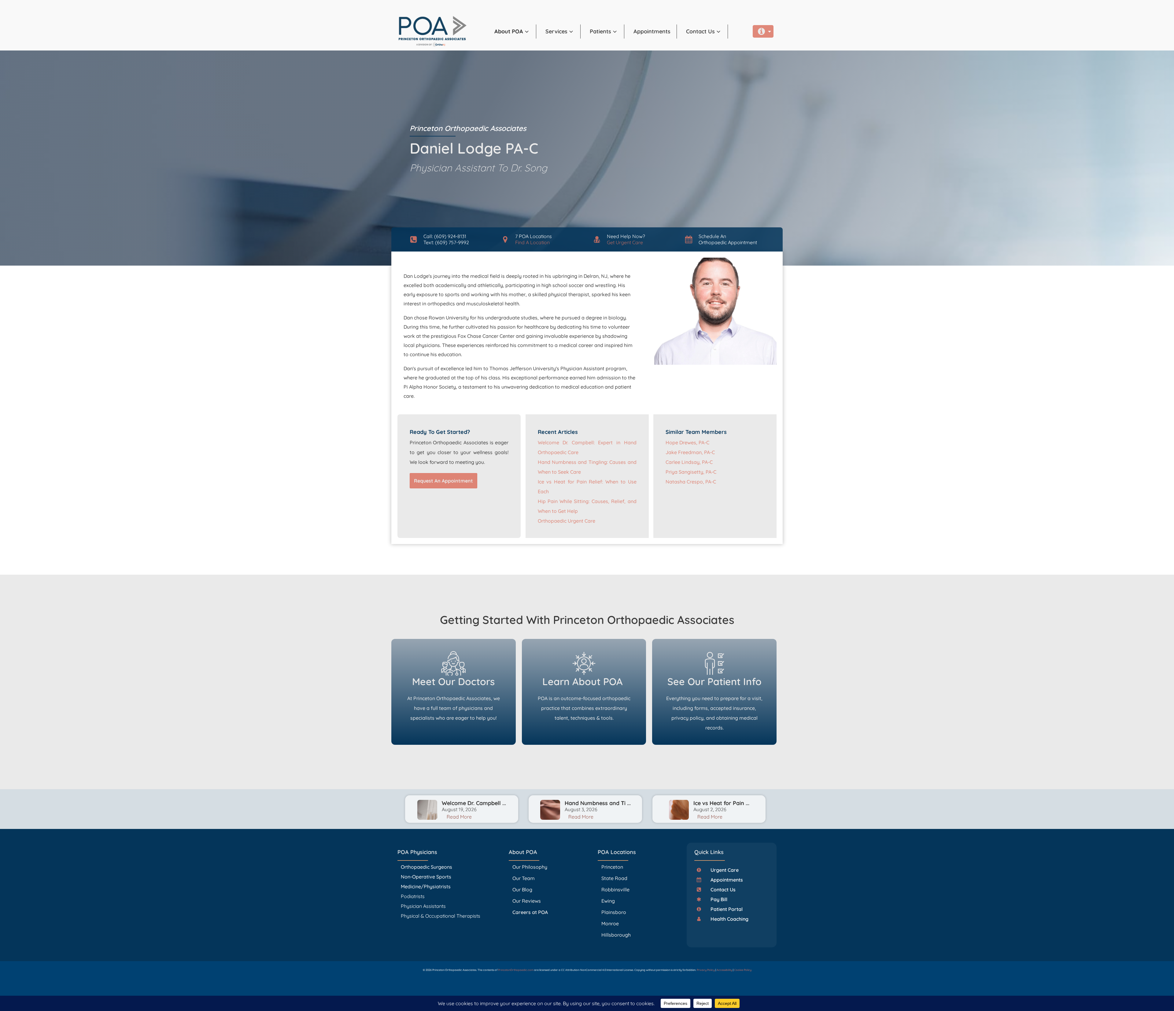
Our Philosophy (529, 867)
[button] (515, 31)
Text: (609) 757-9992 (446, 242)
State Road (614, 878)
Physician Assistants (424, 906)
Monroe (610, 923)
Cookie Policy (742, 970)
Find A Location (532, 242)
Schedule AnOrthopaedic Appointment (728, 239)
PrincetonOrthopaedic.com (515, 970)
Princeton (612, 867)
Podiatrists (413, 896)
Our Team (523, 878)
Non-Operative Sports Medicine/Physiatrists (426, 882)
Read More (459, 817)
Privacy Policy (706, 970)
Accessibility (724, 970)
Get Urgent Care (625, 242)
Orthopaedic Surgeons (426, 867)
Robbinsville (615, 889)
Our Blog (522, 889)
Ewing (608, 901)
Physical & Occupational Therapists (440, 916)
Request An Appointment (443, 481)
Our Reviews (526, 901)
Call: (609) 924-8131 (444, 236)
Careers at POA (530, 912)
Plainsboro (614, 912)
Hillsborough (616, 935)
